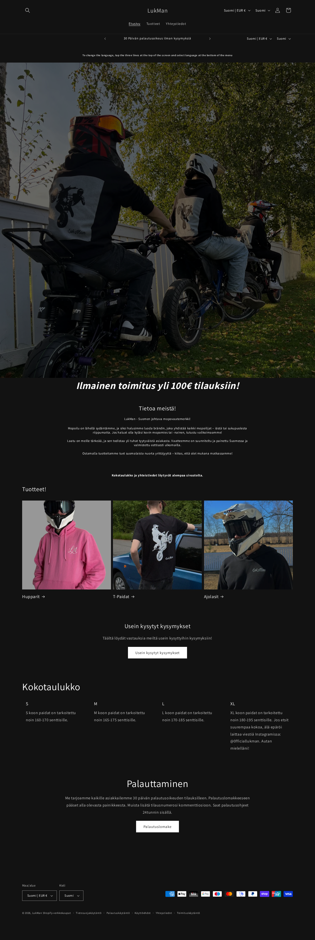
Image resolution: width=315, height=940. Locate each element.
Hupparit (31, 596)
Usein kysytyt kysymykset (157, 652)
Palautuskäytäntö (118, 913)
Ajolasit (211, 596)
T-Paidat (121, 596)
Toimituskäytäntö (188, 913)
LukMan (37, 913)
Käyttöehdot (143, 913)
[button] (27, 10)
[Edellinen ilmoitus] (105, 38)
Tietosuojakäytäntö (89, 913)
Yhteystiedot (164, 913)
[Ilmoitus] (210, 38)
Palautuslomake (157, 826)
